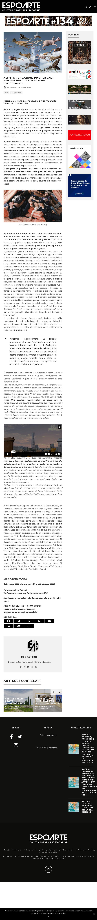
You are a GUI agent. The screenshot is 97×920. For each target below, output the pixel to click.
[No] (94, 914)
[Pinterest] (29, 621)
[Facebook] (8, 621)
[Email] (49, 621)
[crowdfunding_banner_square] (79, 196)
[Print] (8, 626)
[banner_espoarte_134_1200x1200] (79, 63)
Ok (49, 916)
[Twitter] (19, 621)
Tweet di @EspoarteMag (46, 748)
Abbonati (67, 850)
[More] (29, 626)
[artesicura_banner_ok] (79, 124)
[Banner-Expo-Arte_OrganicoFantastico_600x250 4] (79, 109)
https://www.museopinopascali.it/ (20, 612)
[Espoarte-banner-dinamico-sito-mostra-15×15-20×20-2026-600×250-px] (79, 139)
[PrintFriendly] (19, 626)
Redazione (11, 87)
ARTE (6, 92)
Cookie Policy (50, 852)
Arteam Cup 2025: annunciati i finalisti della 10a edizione (88, 806)
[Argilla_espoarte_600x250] (79, 78)
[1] (79, 93)
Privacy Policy (87, 850)
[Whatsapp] (39, 621)
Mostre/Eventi (16, 92)
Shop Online (49, 850)
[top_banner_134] (48, 17)
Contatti (31, 850)
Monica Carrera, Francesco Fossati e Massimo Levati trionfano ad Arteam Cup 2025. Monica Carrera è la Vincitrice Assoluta (88, 749)
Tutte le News (12, 850)
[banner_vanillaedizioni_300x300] (79, 167)
